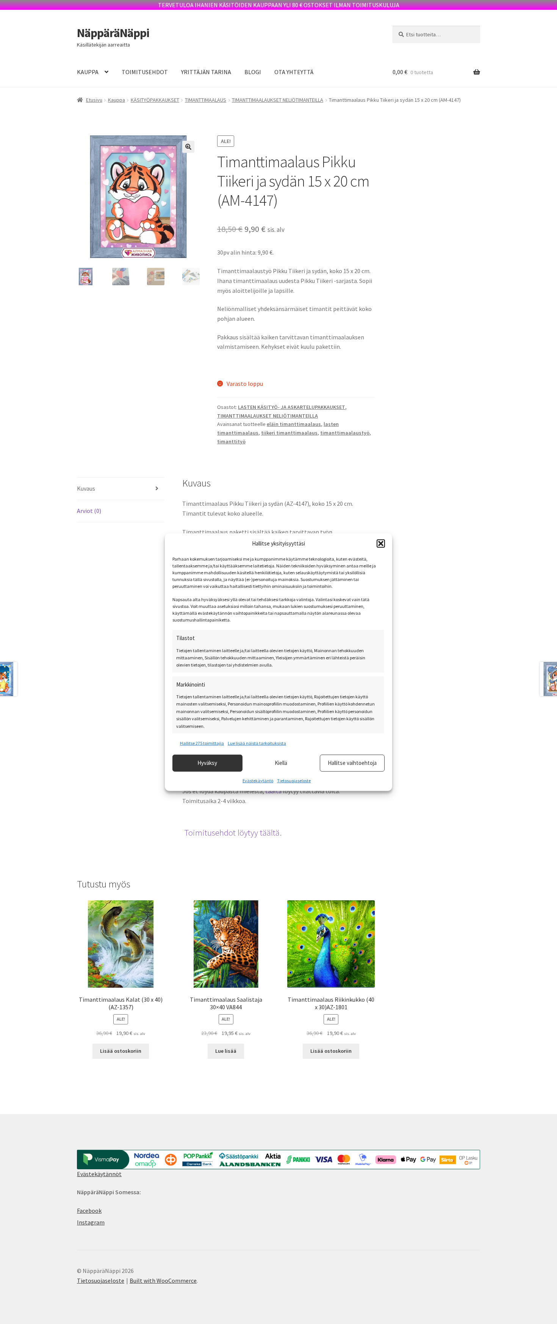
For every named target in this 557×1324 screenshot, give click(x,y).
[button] (381, 543)
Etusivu (94, 99)
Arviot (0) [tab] (89, 510)
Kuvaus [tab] (86, 488)
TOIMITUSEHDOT (145, 72)
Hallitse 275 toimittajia (202, 743)
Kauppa (116, 99)
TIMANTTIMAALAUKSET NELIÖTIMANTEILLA (277, 99)
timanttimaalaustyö (344, 432)
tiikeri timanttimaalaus (289, 432)
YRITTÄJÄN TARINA (206, 72)
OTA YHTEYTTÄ (293, 72)
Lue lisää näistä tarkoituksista (257, 743)
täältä (273, 791)
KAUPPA (88, 72)
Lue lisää (225, 1050)
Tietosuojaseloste (294, 780)
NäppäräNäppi (113, 32)
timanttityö (231, 441)
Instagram (91, 1222)
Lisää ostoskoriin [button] (120, 1050)
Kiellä (281, 762)
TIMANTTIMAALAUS (205, 99)
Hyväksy (207, 762)
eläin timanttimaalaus (294, 424)
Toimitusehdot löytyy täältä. (233, 832)
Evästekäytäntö (258, 780)
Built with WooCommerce (163, 1280)
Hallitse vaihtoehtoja (352, 762)
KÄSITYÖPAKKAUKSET (155, 99)
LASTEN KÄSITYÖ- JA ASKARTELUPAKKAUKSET (291, 407)
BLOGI (252, 72)
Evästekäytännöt (99, 1174)
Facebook (89, 1210)
